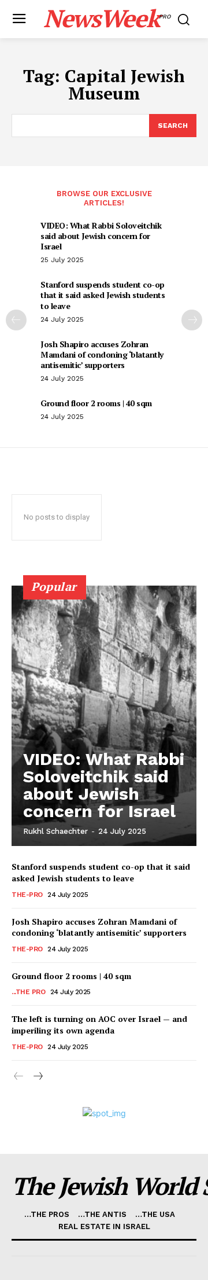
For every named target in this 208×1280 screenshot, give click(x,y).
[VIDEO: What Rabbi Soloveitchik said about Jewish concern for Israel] (104, 716)
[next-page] (191, 320)
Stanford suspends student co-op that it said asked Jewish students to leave (102, 295)
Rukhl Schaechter (55, 831)
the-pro (27, 895)
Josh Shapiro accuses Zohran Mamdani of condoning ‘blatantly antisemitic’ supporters (102, 354)
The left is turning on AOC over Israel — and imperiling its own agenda (99, 1024)
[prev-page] (16, 320)
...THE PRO (28, 992)
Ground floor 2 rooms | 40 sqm (96, 403)
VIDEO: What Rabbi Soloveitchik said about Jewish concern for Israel (100, 236)
